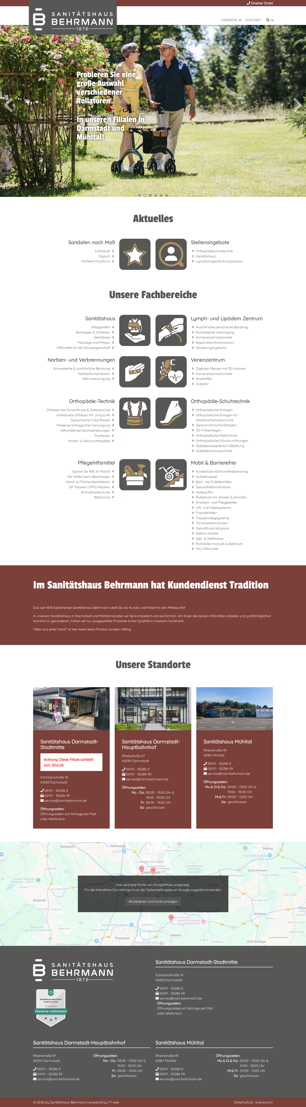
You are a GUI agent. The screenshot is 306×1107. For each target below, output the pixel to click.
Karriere (229, 20)
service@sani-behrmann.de (65, 800)
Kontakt (253, 20)
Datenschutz (243, 1102)
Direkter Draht (261, 3)
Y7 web (113, 1102)
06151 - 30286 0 (56, 790)
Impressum (264, 1102)
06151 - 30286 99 (57, 795)
